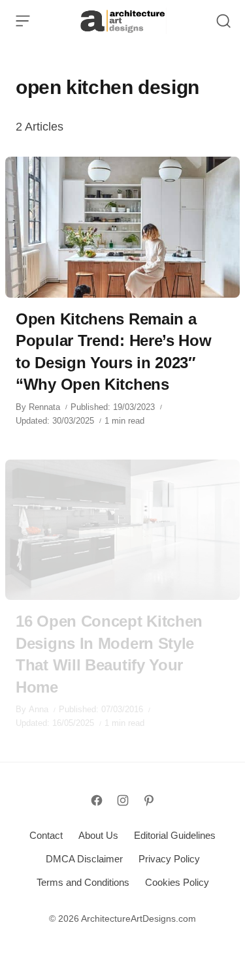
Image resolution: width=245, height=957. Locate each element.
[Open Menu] (23, 21)
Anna (38, 709)
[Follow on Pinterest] (149, 800)
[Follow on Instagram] (123, 800)
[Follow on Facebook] (96, 800)
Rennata (44, 407)
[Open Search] (223, 21)
